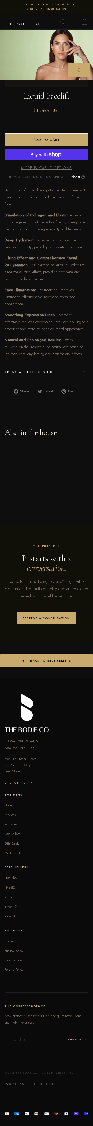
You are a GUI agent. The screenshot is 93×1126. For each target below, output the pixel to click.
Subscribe (77, 1039)
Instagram (15, 1084)
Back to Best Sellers (50, 660)
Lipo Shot (11, 877)
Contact (10, 941)
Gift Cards (12, 843)
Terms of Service (16, 959)
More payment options (46, 167)
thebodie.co (43, 1084)
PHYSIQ (10, 887)
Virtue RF (11, 897)
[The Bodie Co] (46, 713)
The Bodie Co (22, 24)
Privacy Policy (14, 950)
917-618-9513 (19, 783)
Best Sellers (12, 833)
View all (10, 916)
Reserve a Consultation (46, 618)
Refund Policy (14, 969)
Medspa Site (13, 853)
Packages (11, 824)
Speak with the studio (29, 372)
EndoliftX (11, 906)
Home (9, 805)
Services (10, 814)
